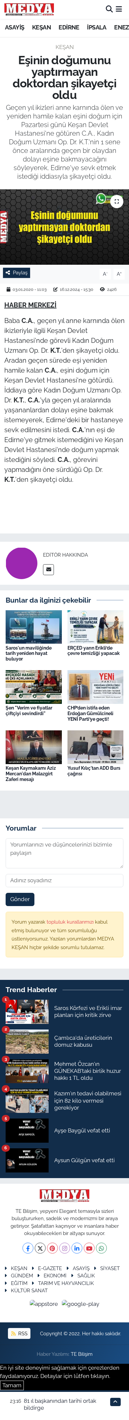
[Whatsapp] (101, 1248)
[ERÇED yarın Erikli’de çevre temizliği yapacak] (95, 626)
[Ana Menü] (119, 9)
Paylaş (20, 272)
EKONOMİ (55, 1275)
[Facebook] (27, 1248)
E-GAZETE (50, 1268)
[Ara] (109, 9)
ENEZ (121, 27)
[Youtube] (89, 1248)
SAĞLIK (86, 1275)
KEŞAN (41, 27)
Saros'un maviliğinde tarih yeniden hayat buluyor (29, 653)
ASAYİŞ (14, 27)
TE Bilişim (82, 1354)
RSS (22, 1333)
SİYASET (110, 1268)
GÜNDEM (22, 1275)
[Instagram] (64, 1248)
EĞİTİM (19, 1283)
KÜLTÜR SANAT (29, 1290)
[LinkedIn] (76, 1248)
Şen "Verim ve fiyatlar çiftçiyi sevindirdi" (29, 710)
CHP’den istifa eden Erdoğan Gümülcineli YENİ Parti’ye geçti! (90, 713)
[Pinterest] (52, 1248)
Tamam (12, 1385)
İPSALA (96, 27)
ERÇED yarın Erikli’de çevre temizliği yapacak (93, 650)
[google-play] (81, 1305)
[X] (40, 1248)
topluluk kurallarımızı (71, 922)
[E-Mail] (48, 569)
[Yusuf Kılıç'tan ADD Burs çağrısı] (95, 746)
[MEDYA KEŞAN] (29, 9)
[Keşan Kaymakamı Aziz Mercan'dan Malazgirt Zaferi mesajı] (34, 746)
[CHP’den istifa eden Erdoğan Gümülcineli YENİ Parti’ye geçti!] (95, 686)
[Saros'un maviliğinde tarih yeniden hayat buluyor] (34, 626)
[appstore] (44, 1305)
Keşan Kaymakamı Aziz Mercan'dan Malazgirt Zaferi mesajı (31, 773)
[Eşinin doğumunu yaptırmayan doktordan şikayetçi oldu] (64, 227)
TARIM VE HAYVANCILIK (66, 1283)
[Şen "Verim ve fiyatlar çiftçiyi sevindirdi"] (34, 686)
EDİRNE (69, 27)
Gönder (20, 899)
